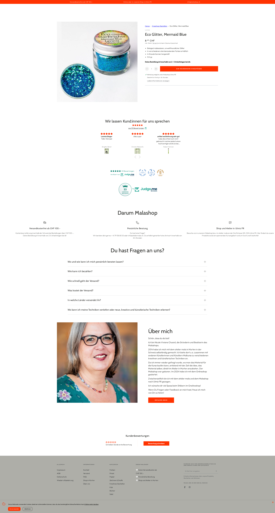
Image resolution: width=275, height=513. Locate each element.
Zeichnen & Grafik (116, 480)
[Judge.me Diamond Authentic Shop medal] (142, 172)
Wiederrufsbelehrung (65, 480)
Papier (112, 477)
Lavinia (147, 30)
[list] (137, 230)
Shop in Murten (89, 480)
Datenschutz (62, 477)
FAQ (85, 477)
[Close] (273, 502)
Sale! (111, 494)
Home (147, 26)
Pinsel (112, 473)
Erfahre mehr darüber (91, 504)
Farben (112, 470)
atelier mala (180, 349)
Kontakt (86, 470)
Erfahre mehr (161, 400)
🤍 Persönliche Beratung (145, 477)
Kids (111, 487)
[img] (137, 125)
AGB (58, 473)
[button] (135, 156)
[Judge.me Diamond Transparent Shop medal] (151, 172)
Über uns (86, 484)
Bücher (112, 491)
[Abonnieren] (217, 471)
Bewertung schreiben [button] (156, 443)
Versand (155, 43)
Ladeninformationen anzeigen (158, 81)
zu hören (159, 392)
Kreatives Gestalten (159, 26)
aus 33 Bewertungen (136, 128)
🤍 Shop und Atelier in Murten (147, 480)
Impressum (61, 470)
